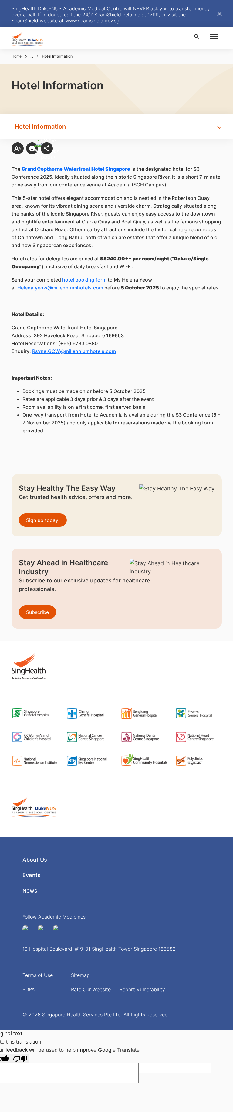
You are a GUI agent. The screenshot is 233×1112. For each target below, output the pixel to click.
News (29, 890)
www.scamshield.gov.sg (92, 21)
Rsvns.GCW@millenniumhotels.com (74, 351)
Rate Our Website (91, 989)
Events (31, 875)
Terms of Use (37, 975)
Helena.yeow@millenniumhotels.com (60, 288)
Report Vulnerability (142, 989)
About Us (34, 859)
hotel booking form (84, 280)
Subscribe (37, 612)
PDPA (28, 989)
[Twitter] (59, 929)
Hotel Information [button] (40, 126)
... (31, 56)
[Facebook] (28, 929)
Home (17, 56)
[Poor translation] (20, 1058)
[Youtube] (44, 929)
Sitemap (80, 975)
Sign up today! (42, 520)
